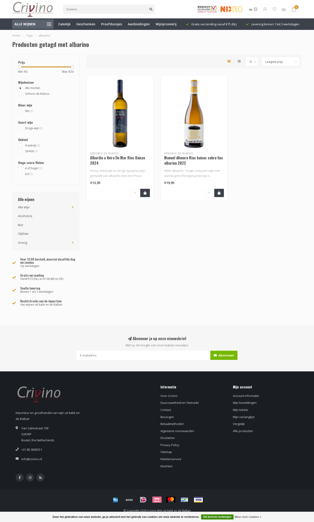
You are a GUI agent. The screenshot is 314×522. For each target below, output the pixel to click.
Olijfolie (23, 234)
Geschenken (85, 24)
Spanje (31, 151)
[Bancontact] (184, 499)
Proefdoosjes (111, 24)
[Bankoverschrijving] (129, 499)
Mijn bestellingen (245, 403)
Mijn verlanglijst (243, 417)
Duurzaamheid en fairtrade (179, 403)
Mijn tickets (240, 410)
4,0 (29, 174)
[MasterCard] (171, 499)
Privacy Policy (169, 445)
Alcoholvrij (25, 216)
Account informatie (246, 396)
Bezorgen (167, 417)
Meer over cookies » (248, 517)
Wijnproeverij (166, 24)
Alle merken (32, 88)
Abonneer (226, 355)
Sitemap (166, 452)
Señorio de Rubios (37, 93)
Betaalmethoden (172, 424)
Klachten (166, 466)
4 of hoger (33, 168)
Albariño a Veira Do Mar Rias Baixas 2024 (117, 160)
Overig (22, 243)
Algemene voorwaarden (177, 431)
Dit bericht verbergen (217, 517)
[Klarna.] (157, 499)
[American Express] (115, 499)
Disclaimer (167, 438)
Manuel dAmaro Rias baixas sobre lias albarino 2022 (193, 160)
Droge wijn (34, 128)
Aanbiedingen (139, 24)
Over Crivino (169, 396)
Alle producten (243, 431)
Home (16, 35)
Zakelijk (64, 24)
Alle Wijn (24, 207)
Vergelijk (239, 424)
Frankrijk (32, 145)
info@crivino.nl (31, 459)
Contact (165, 410)
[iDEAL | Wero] (143, 499)
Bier (20, 225)
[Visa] (198, 499)
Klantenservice (170, 459)
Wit (29, 111)
